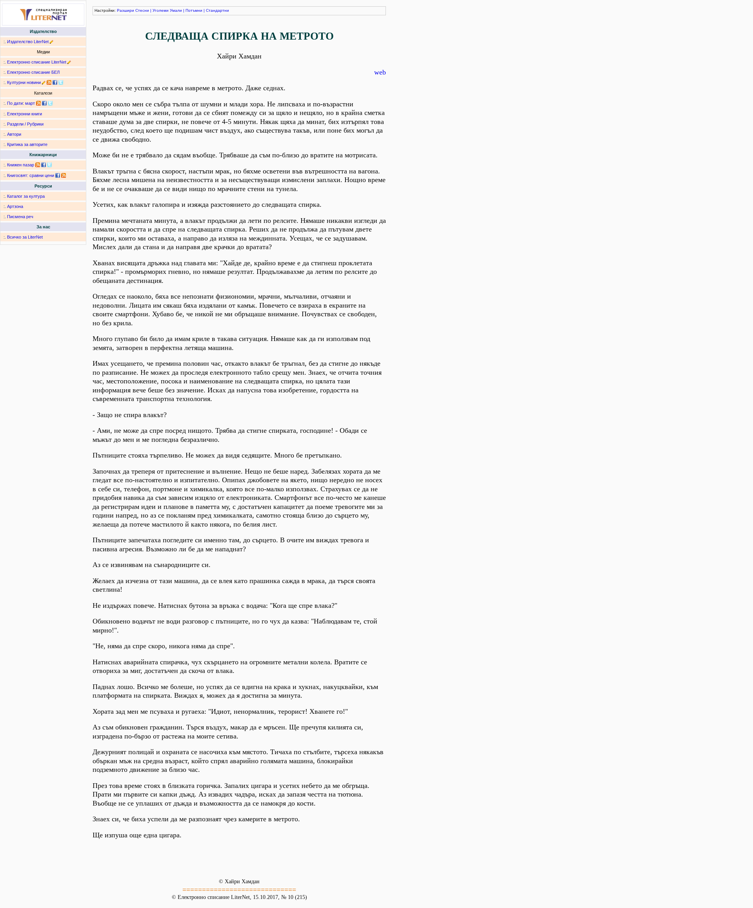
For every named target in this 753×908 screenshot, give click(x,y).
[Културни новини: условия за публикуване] (43, 82)
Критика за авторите (27, 144)
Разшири (125, 10)
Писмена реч (20, 216)
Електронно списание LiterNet (36, 62)
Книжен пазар (20, 164)
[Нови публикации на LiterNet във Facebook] (44, 103)
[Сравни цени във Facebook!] (57, 175)
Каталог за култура (26, 196)
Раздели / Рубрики (25, 124)
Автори (14, 134)
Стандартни (217, 10)
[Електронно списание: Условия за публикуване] (69, 62)
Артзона (15, 206)
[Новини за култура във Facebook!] (55, 82)
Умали (176, 10)
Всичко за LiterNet (25, 237)
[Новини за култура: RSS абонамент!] (49, 82)
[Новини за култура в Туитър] (60, 82)
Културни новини (24, 82)
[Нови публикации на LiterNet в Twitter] (50, 103)
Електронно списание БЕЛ (33, 72)
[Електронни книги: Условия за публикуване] (51, 41)
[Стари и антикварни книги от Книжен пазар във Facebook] (43, 164)
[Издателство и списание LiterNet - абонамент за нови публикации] (38, 103)
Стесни (142, 10)
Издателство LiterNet (28, 41)
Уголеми (161, 10)
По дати (15, 103)
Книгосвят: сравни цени (30, 175)
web (380, 72)
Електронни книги (24, 113)
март (30, 103)
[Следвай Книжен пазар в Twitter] (49, 164)
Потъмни (194, 10)
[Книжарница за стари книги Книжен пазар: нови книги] (37, 164)
